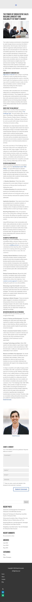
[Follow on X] (3, 589)
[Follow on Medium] (3, 595)
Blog (4, 554)
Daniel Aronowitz (7, 399)
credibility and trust (13, 245)
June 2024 (5, 545)
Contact (3, 579)
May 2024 (5, 547)
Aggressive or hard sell (8, 74)
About (3, 576)
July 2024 (5, 543)
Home (3, 574)
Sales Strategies (7, 557)
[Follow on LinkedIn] (3, 592)
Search (26, 502)
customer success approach (10, 281)
